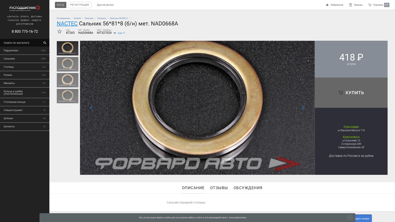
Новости (36, 20)
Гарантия (13, 20)
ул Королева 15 (351, 140)
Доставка (36, 17)
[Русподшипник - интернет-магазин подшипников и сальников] (24, 8)
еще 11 (121, 33)
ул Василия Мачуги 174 (351, 130)
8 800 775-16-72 (25, 31)
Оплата (25, 17)
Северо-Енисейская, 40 (351, 147)
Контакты (13, 17)
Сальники (89, 18)
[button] (195, 171)
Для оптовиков (24, 24)
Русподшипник (63, 18)
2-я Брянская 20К (351, 143)
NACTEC (67, 23)
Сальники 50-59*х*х (119, 18)
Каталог (77, 18)
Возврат (25, 20)
